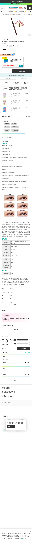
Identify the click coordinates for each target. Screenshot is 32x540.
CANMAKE (5, 39)
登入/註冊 (10, 426)
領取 (21, 65)
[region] (16, 534)
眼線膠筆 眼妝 (15, 127)
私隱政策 (23, 538)
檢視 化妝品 (6, 388)
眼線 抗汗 (7, 130)
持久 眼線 (14, 123)
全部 (3, 352)
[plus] (8, 71)
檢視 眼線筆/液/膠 (9, 392)
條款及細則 (11, 96)
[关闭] (30, 531)
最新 (6, 352)
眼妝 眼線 (7, 123)
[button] (29, 7)
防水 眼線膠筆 (15, 130)
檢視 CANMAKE (7, 396)
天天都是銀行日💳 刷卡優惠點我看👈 (13, 11)
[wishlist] (13, 46)
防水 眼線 (7, 127)
